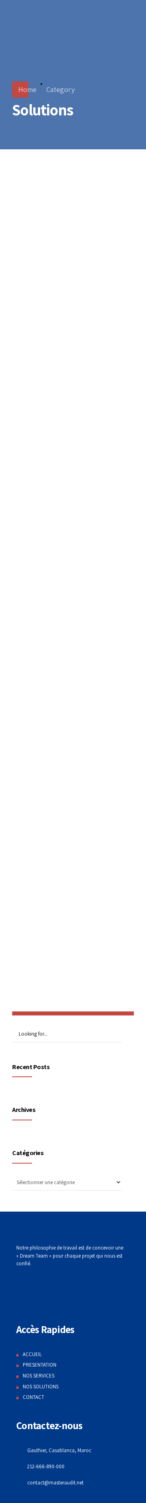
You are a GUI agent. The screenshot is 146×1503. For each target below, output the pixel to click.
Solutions (32, 186)
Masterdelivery (49, 469)
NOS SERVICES (38, 1375)
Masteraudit (42, 946)
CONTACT (33, 1397)
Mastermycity (46, 337)
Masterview (41, 732)
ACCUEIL (32, 1354)
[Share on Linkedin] (71, 227)
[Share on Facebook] (40, 227)
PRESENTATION (39, 1364)
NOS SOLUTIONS (40, 1386)
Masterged (38, 204)
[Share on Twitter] (55, 227)
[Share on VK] (87, 227)
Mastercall (38, 600)
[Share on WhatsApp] (103, 227)
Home (27, 89)
